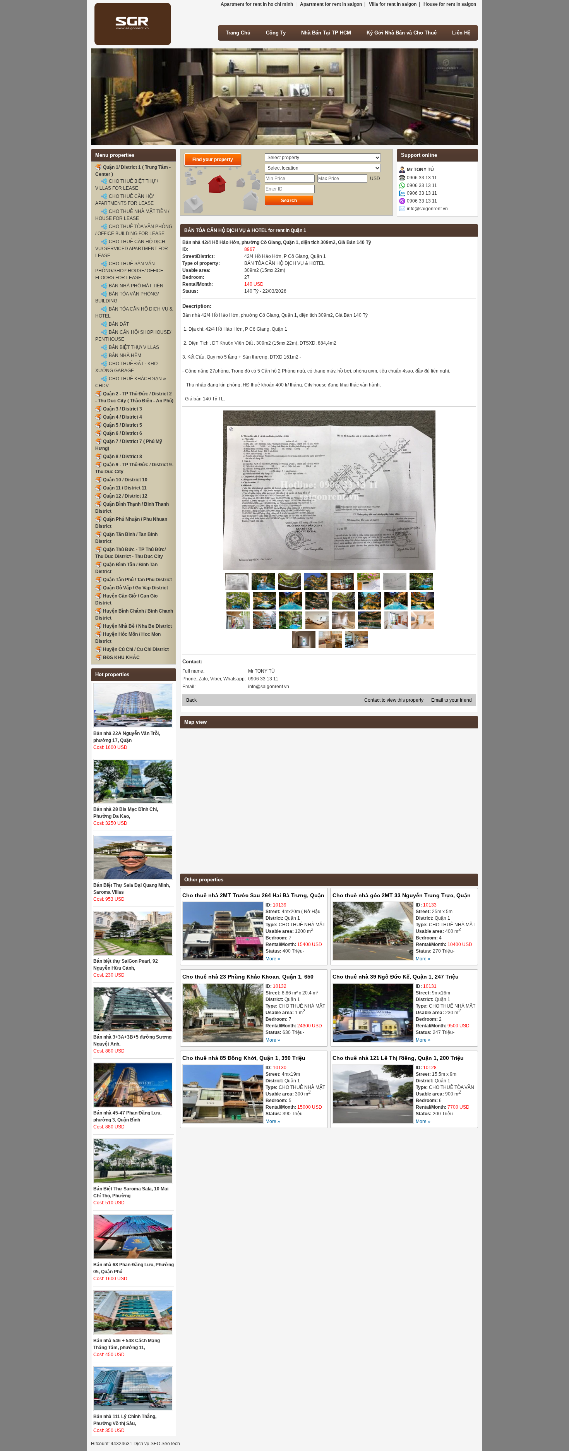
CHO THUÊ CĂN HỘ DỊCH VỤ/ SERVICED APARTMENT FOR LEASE (131, 248)
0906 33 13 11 (422, 177)
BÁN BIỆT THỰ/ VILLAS (134, 347)
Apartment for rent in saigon (331, 4)
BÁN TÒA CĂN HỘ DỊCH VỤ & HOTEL (134, 312)
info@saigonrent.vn (427, 208)
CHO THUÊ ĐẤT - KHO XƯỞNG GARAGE (126, 367)
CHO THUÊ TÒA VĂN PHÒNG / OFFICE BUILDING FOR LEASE (133, 230)
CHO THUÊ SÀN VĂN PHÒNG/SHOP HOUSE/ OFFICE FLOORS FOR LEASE (129, 270)
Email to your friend (451, 700)
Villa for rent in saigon (392, 4)
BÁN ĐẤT (119, 324)
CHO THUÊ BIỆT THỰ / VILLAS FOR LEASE (126, 185)
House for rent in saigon (449, 4)
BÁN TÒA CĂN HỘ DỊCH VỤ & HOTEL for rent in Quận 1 (245, 230)
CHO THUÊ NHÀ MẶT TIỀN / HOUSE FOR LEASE (132, 215)
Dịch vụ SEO (147, 1443)
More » (273, 959)
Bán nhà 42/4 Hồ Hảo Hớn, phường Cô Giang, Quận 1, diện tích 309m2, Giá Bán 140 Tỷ (276, 242)
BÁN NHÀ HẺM (125, 355)
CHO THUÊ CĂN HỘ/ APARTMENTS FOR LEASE (124, 200)
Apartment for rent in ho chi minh (257, 4)
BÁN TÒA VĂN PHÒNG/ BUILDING (127, 297)
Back (191, 700)
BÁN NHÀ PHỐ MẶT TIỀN (136, 285)
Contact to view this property (393, 700)
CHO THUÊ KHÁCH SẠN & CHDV (130, 382)
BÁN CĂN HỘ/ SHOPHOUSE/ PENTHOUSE (133, 336)
